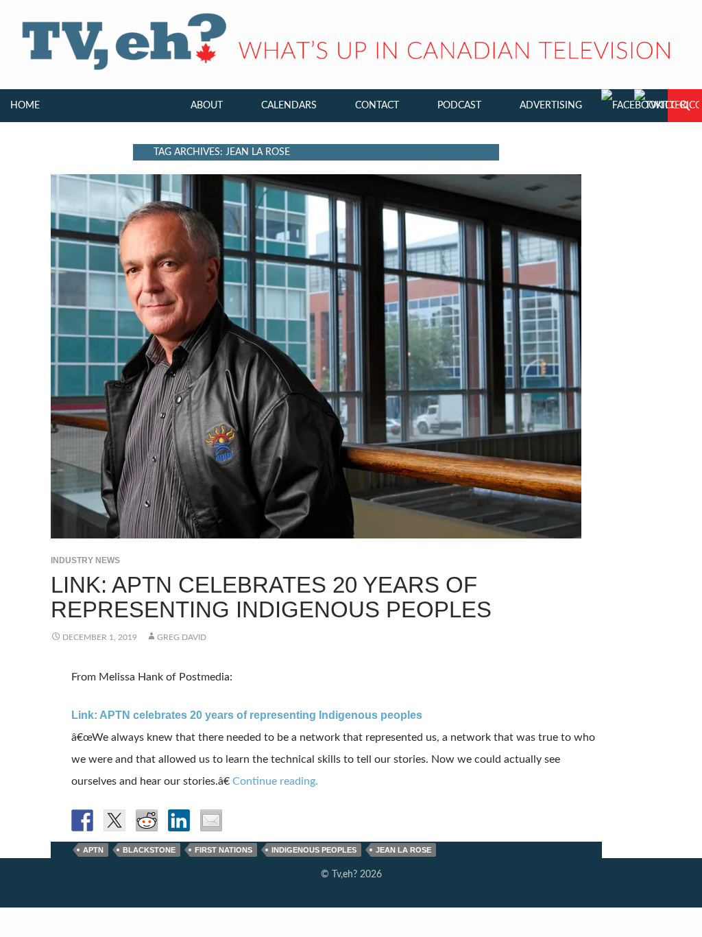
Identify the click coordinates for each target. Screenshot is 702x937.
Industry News (85, 560)
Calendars (289, 105)
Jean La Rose (403, 850)
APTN (93, 850)
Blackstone (149, 850)
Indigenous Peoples (313, 850)
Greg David (181, 637)
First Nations (223, 850)
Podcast (459, 105)
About (207, 105)
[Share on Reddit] (147, 820)
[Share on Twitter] (114, 820)
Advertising (551, 105)
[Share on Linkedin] (179, 820)
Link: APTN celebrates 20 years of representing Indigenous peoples (271, 597)
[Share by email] (211, 820)
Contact (377, 105)
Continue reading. (275, 781)
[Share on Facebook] (82, 820)
